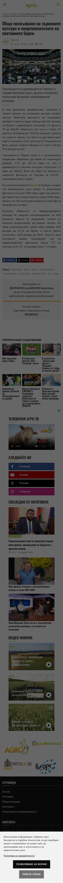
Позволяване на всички (31, 864)
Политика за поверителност (19, 855)
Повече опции (31, 874)
